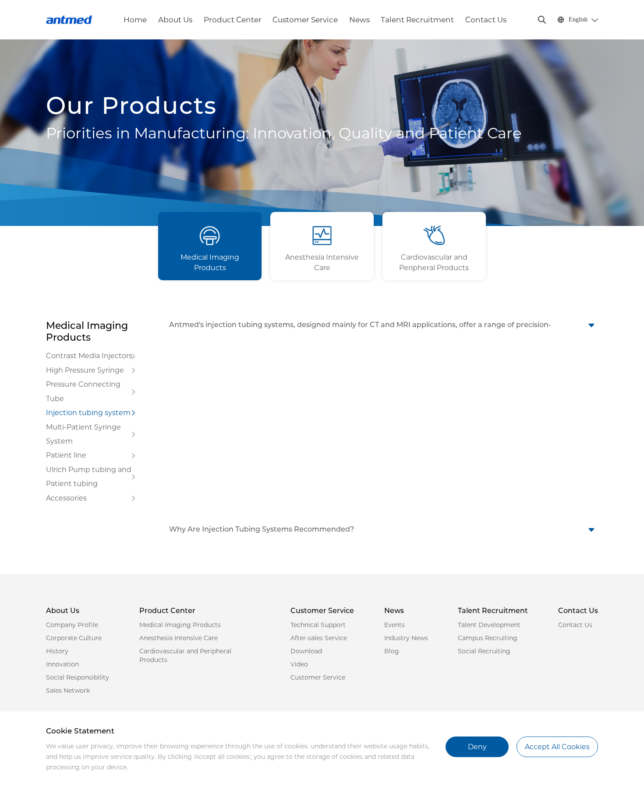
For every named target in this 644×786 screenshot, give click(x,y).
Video (299, 664)
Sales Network (68, 690)
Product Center (233, 19)
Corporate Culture (74, 638)
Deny (477, 747)
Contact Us (485, 19)
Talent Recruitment (417, 19)
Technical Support (318, 625)
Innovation (62, 664)
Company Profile (72, 625)
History (57, 651)
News (359, 19)
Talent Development (489, 625)
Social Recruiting (484, 651)
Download (306, 651)
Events (394, 625)
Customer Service (305, 19)
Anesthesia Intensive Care (178, 638)
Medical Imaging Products (180, 625)
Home (135, 19)
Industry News (406, 638)
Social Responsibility (77, 677)
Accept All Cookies (557, 747)
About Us (175, 19)
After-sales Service (318, 638)
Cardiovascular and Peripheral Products (185, 655)
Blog (391, 651)
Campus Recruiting (487, 638)
